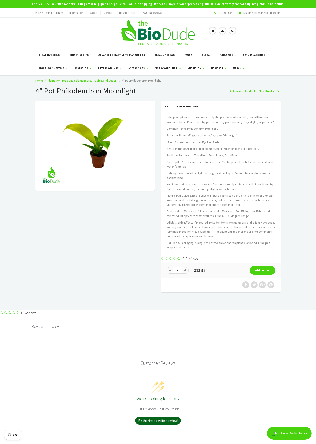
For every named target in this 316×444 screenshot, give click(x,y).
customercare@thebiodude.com (262, 13)
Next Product (267, 91)
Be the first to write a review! (158, 421)
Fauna (188, 54)
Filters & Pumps (108, 68)
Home (39, 81)
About (93, 13)
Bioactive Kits (79, 54)
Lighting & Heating (51, 68)
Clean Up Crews (165, 54)
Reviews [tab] (38, 326)
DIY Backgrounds (166, 68)
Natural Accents (254, 54)
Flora (206, 54)
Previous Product (243, 91)
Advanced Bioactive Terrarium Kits (121, 54)
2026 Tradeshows (152, 13)
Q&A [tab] (55, 326)
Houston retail (127, 13)
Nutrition (194, 68)
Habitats (217, 68)
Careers (108, 13)
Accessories (136, 68)
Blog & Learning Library (49, 13)
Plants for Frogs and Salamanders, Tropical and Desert (82, 81)
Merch (237, 68)
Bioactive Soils (49, 54)
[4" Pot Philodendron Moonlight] (95, 145)
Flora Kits (226, 54)
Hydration (81, 68)
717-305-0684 (224, 13)
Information (76, 13)
